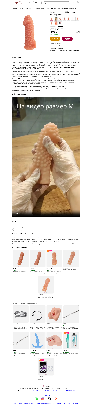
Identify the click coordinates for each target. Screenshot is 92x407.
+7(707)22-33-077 (70, 391)
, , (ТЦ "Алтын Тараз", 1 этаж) (40, 391)
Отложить (55, 38)
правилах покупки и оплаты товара (30, 237)
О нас (69, 403)
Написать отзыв (17, 228)
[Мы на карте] (55, 399)
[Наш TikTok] (49, 399)
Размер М (60, 28)
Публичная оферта (29, 403)
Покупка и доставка (60, 403)
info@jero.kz (46, 395)
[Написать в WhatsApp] (36, 399)
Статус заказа (18, 403)
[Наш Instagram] (42, 399)
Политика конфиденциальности (45, 403)
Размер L (52, 28)
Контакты (75, 403)
